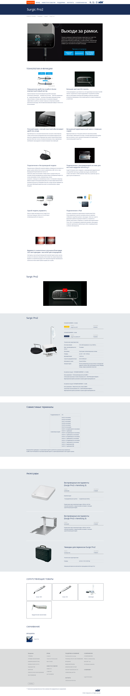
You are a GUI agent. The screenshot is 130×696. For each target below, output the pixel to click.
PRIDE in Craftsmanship (89, 658)
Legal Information (88, 677)
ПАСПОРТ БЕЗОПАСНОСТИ (71, 669)
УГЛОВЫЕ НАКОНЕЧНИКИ (34, 658)
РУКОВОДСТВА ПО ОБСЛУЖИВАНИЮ (74, 658)
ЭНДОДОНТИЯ (31, 667)
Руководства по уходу (70, 656)
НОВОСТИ (49, 668)
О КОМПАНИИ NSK (81, 2)
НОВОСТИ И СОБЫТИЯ (48, 2)
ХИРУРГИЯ (30, 669)
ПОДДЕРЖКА (61, 2)
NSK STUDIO (50, 661)
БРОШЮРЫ (68, 661)
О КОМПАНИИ (87, 669)
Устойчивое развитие (89, 664)
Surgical (46, 16)
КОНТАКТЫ (70, 2)
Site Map (31, 683)
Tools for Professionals (52, 658)
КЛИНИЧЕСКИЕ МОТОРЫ (33, 661)
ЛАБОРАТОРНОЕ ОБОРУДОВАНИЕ (36, 672)
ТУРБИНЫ (30, 656)
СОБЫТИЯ (49, 671)
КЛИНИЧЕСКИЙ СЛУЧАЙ (71, 667)
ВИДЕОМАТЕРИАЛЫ (70, 664)
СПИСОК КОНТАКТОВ (70, 680)
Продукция (30, 2)
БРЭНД (38, 2)
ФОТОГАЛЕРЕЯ (50, 674)
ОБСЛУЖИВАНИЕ (32, 675)
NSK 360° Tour (87, 661)
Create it (48, 656)
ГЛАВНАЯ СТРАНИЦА (31, 16)
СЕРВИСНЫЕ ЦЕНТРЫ (70, 672)
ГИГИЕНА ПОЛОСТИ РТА (33, 664)
